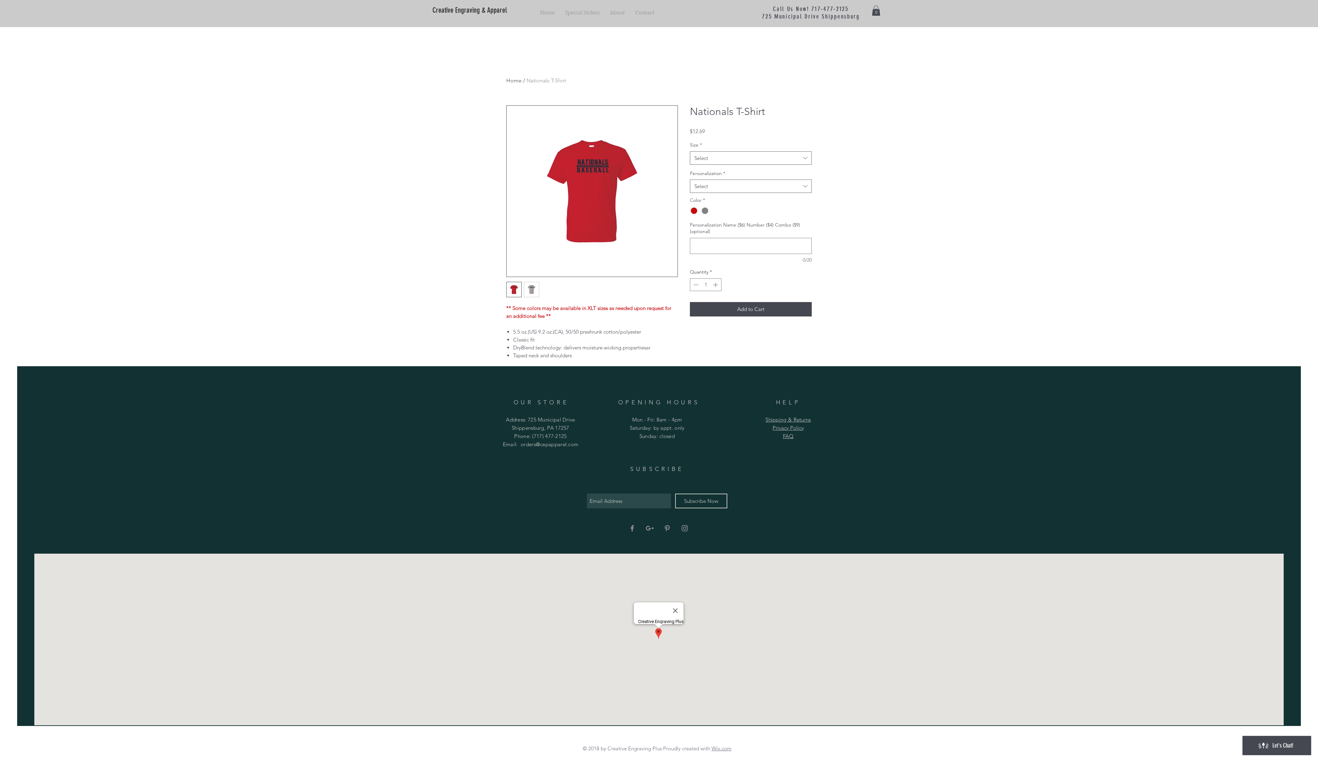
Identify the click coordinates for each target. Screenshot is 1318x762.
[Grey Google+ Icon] (650, 528)
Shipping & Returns (788, 419)
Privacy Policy (788, 428)
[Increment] (716, 285)
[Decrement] (695, 285)
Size (696, 145)
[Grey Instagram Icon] (685, 528)
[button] (876, 10)
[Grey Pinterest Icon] (667, 528)
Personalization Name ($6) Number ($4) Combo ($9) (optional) (745, 228)
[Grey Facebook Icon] (632, 528)
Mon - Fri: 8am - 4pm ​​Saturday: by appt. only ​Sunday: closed (657, 427)
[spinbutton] (706, 285)
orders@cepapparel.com (549, 444)
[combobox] (751, 158)
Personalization (707, 173)
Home (514, 80)
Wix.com (721, 748)
